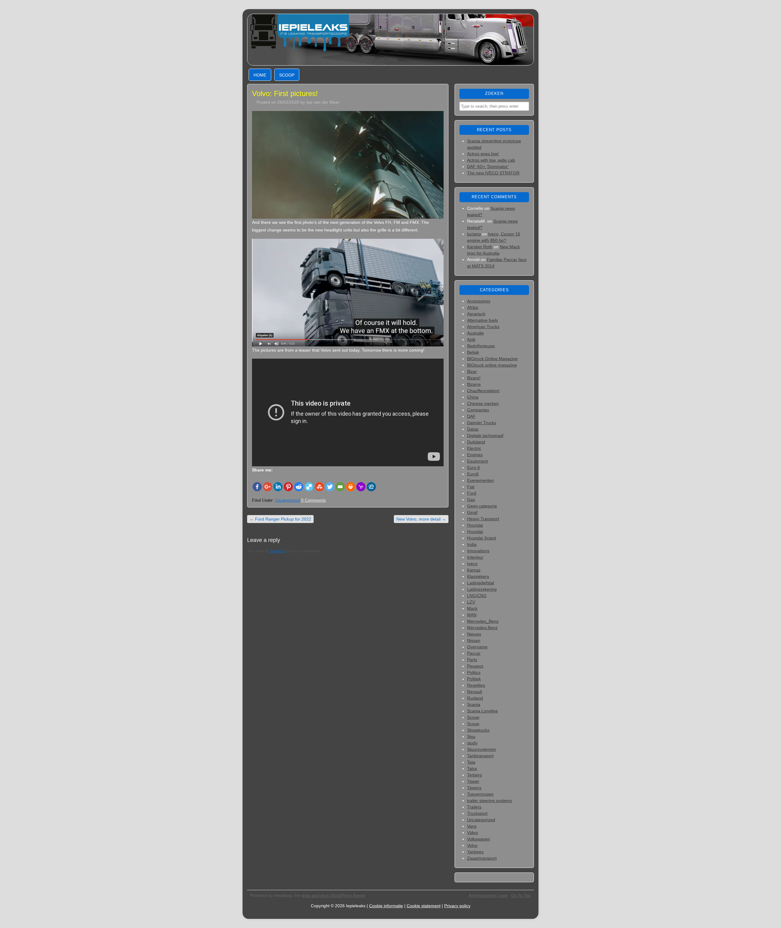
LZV (471, 602)
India (472, 544)
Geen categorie (482, 505)
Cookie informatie (386, 905)
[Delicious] (309, 486)
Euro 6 (473, 467)
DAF (471, 416)
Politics (473, 672)
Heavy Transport (483, 518)
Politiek (474, 678)
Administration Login (488, 895)
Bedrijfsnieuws (481, 345)
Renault (474, 691)
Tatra (472, 768)
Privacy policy (457, 905)
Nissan (473, 640)
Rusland (475, 698)
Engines (475, 454)
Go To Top (521, 895)
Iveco (472, 563)
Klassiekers (478, 576)
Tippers (474, 787)
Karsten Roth (479, 246)
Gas (471, 499)
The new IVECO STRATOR (493, 172)
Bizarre (474, 384)
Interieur (475, 557)
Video (472, 832)
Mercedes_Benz (482, 621)
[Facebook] (257, 486)
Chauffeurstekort (483, 390)
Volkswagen (478, 839)
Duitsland (476, 441)
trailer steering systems (489, 800)
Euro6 (473, 473)
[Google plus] (267, 486)
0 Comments (313, 500)
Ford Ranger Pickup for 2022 (280, 519)
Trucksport (477, 813)
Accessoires (478, 301)
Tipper (473, 781)
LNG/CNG (477, 595)
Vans (472, 826)
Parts (472, 659)
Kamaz (473, 570)
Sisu (471, 736)
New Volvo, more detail (421, 519)
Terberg (474, 774)
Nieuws (474, 634)
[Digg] (371, 486)
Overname (477, 646)
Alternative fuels (482, 320)
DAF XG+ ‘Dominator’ (488, 166)
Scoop (286, 75)
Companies (478, 409)
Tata (471, 762)
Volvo (472, 845)
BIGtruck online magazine (492, 365)
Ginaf (472, 512)
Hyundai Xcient (481, 538)
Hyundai (475, 525)
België (473, 352)
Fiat (470, 486)
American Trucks (483, 326)
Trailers (474, 806)
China (472, 397)
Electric (474, 448)
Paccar (473, 653)
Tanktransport (480, 755)
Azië (471, 339)
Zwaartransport (482, 858)
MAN (472, 614)
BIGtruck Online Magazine (492, 358)
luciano (474, 233)
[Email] (340, 486)
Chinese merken (483, 403)
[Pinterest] (288, 486)
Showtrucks (478, 730)
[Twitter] (329, 486)
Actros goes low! (483, 153)
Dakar (473, 429)
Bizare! (473, 377)
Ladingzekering (482, 589)
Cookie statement (424, 905)
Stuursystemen (481, 749)
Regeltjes (476, 685)
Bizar (472, 371)
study (472, 742)
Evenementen (480, 480)
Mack (472, 608)
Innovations (478, 550)
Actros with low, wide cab (491, 160)
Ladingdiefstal (480, 582)
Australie (475, 333)
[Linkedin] (278, 486)
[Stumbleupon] (319, 486)
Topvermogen (480, 794)
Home (260, 75)
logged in (278, 551)
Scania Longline (482, 710)
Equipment (477, 461)
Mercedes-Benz (482, 627)
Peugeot (475, 666)
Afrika (472, 307)
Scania (473, 704)
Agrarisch (476, 313)
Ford (471, 493)
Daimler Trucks (481, 422)
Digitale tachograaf (485, 435)
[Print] (350, 486)
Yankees (475, 851)
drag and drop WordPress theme (333, 895)
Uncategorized (287, 500)
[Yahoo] (360, 486)
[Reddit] (298, 486)
